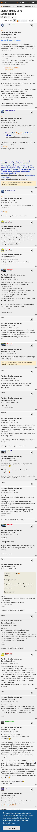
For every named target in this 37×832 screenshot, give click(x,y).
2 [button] (19, 20)
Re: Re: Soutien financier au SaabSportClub (13, 276)
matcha (3, 412)
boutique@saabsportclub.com (13, 175)
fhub (2, 691)
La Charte (9, 70)
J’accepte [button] (11, 828)
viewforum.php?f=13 (8, 805)
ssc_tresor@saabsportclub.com (17, 137)
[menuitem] (3, 2)
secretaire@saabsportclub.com (14, 179)
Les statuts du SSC (12, 68)
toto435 (9, 451)
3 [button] (21, 20)
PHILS (2, 317)
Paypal (18, 133)
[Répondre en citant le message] (31, 25)
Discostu (10, 269)
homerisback (9, 721)
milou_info (8, 221)
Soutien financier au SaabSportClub (11, 12)
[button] (14, 20)
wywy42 (7, 788)
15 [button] (29, 20)
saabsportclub (10, 24)
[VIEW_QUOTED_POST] (19, 574)
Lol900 (3, 392)
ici (34, 761)
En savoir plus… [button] (9, 823)
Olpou (3, 482)
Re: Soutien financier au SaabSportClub (11, 119)
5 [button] (26, 20)
